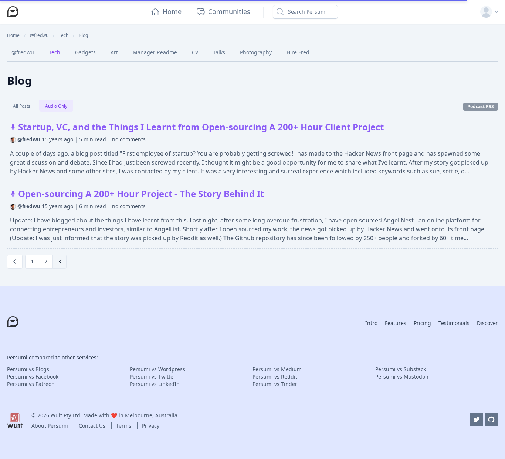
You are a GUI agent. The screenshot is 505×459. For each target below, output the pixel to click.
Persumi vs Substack (400, 369)
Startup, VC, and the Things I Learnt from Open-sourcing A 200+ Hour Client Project (200, 127)
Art (114, 52)
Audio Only (56, 106)
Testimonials (454, 323)
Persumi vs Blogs (28, 369)
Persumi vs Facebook (32, 376)
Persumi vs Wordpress (157, 369)
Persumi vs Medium (277, 369)
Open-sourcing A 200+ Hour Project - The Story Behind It (140, 193)
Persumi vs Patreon (31, 383)
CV (195, 52)
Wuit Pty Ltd (65, 415)
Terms (124, 425)
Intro (371, 323)
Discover (487, 323)
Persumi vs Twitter (153, 376)
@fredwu (22, 52)
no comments (129, 139)
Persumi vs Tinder (275, 383)
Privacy (150, 425)
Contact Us (93, 425)
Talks (219, 52)
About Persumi (50, 425)
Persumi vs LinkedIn (155, 383)
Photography (256, 52)
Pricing (422, 323)
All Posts (21, 106)
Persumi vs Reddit (275, 376)
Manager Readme (155, 52)
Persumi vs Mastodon (401, 376)
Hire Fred (298, 52)
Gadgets (85, 52)
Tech (54, 52)
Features (395, 323)
